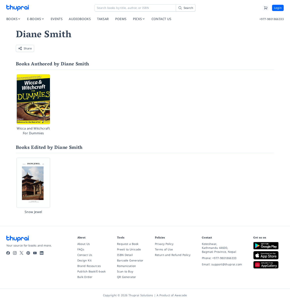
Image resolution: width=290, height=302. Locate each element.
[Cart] (266, 8)
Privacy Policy (164, 244)
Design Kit (84, 260)
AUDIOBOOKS (80, 19)
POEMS (121, 19)
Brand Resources (89, 266)
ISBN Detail (125, 255)
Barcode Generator (130, 260)
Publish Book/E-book (91, 271)
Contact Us (84, 255)
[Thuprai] (17, 8)
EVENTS (57, 19)
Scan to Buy (125, 271)
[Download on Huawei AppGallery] (268, 265)
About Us (83, 244)
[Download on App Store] (268, 255)
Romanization (126, 266)
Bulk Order (85, 277)
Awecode (181, 295)
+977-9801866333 (271, 19)
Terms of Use (164, 249)
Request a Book (127, 244)
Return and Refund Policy (173, 255)
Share (28, 48)
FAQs (80, 249)
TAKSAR (103, 19)
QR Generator (126, 277)
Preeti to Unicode (129, 249)
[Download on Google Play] (268, 245)
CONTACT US (161, 19)
